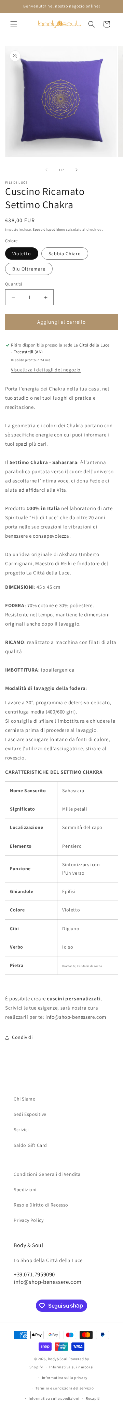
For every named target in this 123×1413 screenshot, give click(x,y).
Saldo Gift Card (30, 1145)
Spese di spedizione (49, 229)
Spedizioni (25, 1189)
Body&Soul (57, 1358)
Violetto (21, 253)
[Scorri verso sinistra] (46, 169)
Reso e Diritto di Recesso (41, 1205)
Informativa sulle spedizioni (54, 1398)
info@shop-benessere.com (75, 1017)
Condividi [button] (22, 1037)
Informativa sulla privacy (65, 1377)
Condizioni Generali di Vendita (47, 1174)
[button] (13, 24)
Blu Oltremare (28, 269)
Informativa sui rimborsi (71, 1367)
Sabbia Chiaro (65, 253)
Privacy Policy (28, 1220)
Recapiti (93, 1398)
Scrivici (21, 1129)
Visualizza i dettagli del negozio (46, 370)
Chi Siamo (25, 1099)
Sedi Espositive (30, 1114)
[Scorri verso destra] (76, 169)
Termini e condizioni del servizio (65, 1388)
